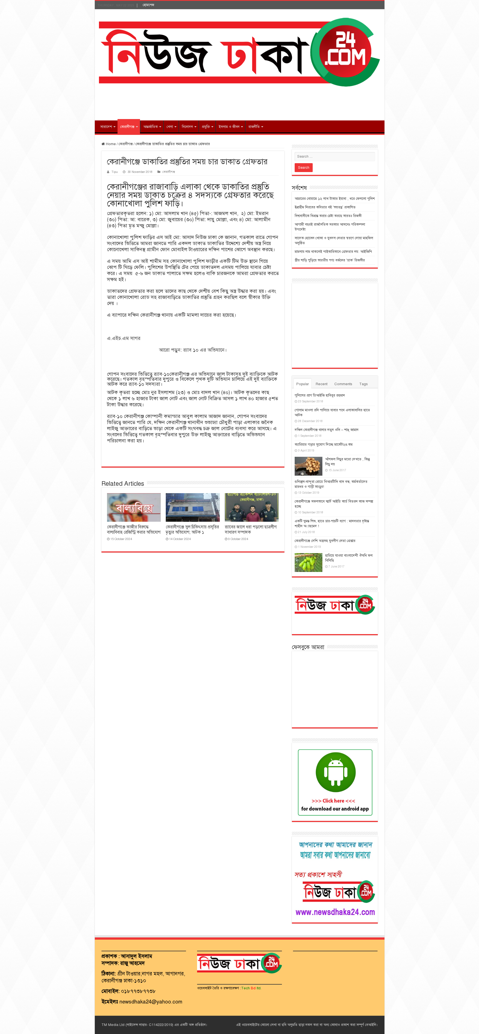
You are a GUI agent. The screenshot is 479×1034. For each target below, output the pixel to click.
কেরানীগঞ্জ (127, 127)
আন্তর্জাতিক (150, 127)
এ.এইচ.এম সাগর (124, 338)
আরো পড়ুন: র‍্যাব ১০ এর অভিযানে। (193, 350)
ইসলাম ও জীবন (229, 127)
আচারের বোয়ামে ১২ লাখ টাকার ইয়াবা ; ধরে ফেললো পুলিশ (335, 198)
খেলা (170, 127)
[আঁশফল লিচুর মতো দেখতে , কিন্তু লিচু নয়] (308, 466)
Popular (302, 384)
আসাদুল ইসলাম (136, 956)
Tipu (114, 172)
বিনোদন (187, 127)
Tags (363, 384)
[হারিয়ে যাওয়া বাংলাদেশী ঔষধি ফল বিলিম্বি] (308, 562)
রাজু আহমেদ (132, 963)
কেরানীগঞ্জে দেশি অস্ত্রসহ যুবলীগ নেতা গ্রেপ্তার (325, 541)
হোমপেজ (148, 5)
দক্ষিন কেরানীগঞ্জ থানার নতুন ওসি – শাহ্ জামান (326, 430)
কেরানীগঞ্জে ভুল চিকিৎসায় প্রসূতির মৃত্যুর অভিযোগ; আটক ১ (192, 529)
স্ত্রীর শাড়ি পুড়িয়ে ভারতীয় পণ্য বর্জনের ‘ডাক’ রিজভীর (330, 260)
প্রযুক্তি (206, 127)
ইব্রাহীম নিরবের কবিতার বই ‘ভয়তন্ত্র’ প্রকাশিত (325, 207)
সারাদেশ (106, 127)
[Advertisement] (239, 102)
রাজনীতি (254, 127)
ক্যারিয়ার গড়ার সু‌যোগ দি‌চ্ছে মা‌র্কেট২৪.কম (324, 444)
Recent (321, 384)
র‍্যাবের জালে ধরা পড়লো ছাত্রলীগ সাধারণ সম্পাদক (251, 529)
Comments (343, 384)
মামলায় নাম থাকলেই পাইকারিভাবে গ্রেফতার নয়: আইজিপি (333, 251)
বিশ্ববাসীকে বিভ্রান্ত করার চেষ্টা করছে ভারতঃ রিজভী (328, 216)
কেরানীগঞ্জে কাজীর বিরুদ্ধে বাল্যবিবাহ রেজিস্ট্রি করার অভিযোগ (133, 529)
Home (110, 144)
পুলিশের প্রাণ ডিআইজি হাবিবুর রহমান (320, 395)
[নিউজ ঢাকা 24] (239, 51)
